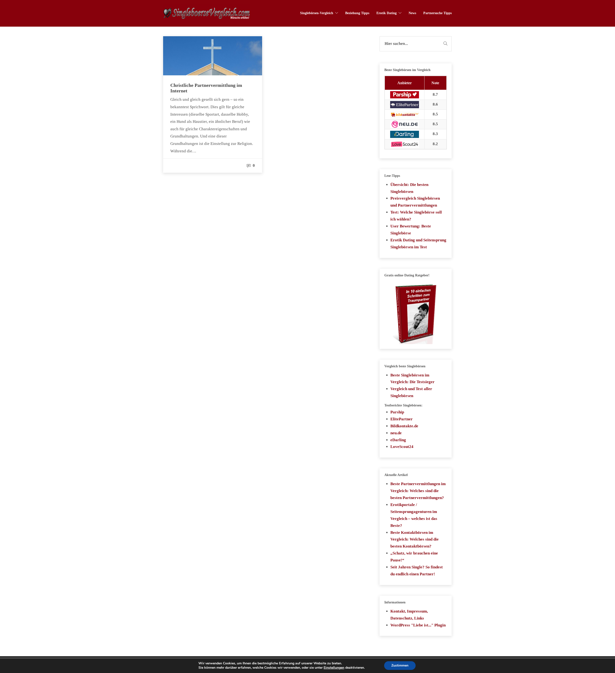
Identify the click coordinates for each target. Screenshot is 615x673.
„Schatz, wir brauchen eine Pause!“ (414, 556)
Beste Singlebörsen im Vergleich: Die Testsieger (412, 378)
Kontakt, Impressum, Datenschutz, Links (409, 614)
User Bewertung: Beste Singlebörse (410, 229)
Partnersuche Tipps (437, 13)
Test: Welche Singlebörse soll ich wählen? (416, 215)
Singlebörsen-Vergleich (316, 13)
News (412, 13)
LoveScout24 (401, 446)
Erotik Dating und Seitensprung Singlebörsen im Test (418, 243)
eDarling (398, 440)
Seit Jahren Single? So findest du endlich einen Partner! (416, 570)
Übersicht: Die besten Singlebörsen (409, 188)
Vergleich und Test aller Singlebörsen (411, 392)
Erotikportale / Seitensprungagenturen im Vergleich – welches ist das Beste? (413, 515)
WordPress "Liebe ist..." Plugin (418, 625)
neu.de (396, 433)
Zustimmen (399, 665)
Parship (397, 412)
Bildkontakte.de (404, 426)
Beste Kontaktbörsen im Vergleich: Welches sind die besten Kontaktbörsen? (414, 539)
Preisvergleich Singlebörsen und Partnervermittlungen (415, 202)
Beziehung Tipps (357, 13)
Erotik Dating (386, 13)
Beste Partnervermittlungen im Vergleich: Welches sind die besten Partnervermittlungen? (418, 491)
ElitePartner (401, 419)
